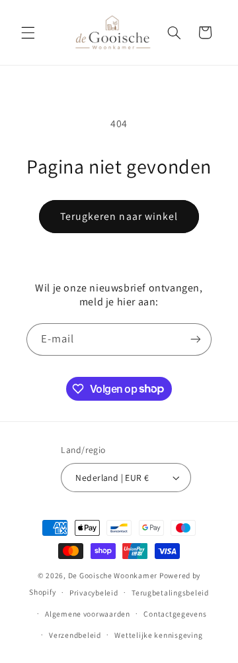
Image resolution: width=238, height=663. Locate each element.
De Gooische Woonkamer (112, 575)
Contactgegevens (174, 614)
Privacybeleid (93, 592)
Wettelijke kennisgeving (158, 635)
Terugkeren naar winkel (119, 216)
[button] (28, 32)
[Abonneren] (195, 339)
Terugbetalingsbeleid (170, 592)
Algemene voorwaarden (87, 614)
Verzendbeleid (75, 635)
